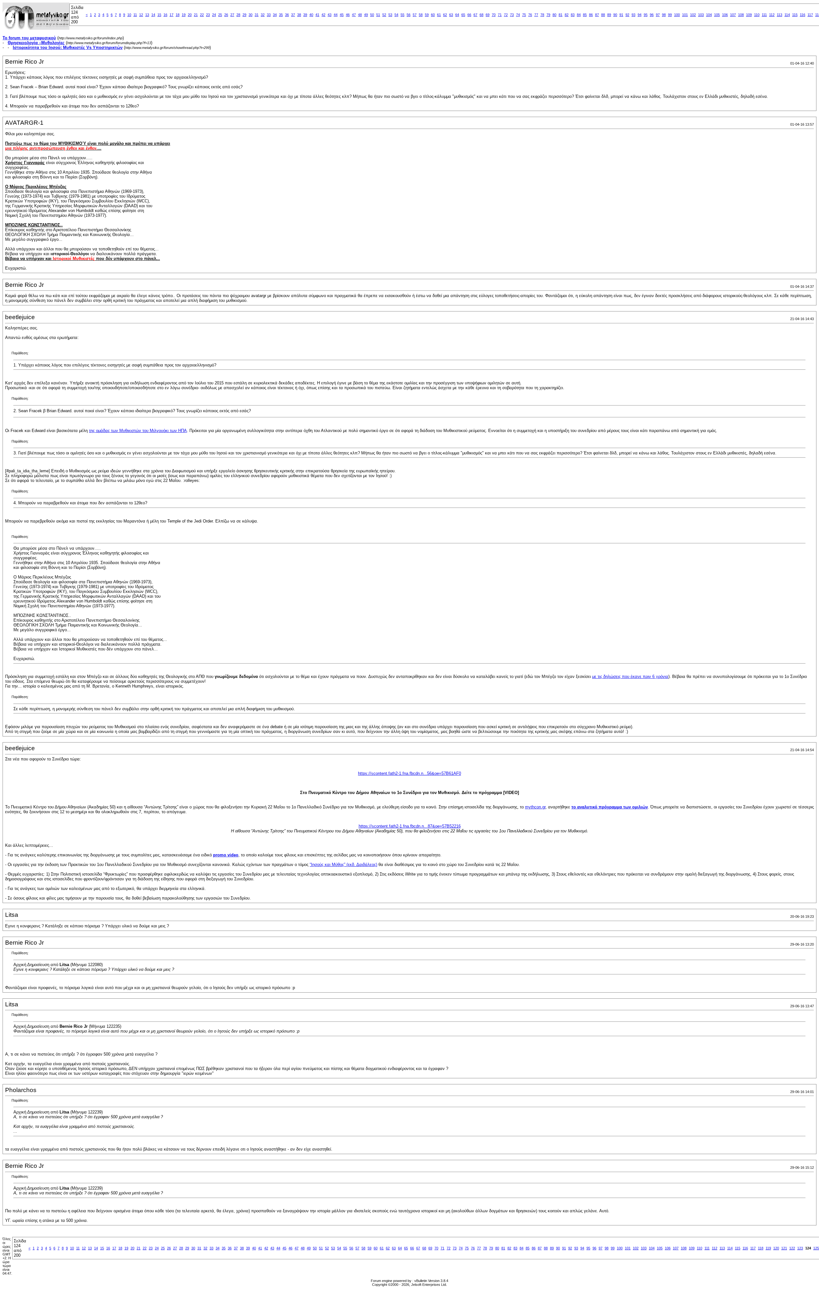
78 (542, 15)
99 (670, 15)
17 (171, 15)
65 (463, 15)
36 (287, 15)
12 (141, 15)
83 (573, 15)
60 (433, 15)
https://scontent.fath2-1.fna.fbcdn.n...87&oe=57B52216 (410, 826)
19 (184, 15)
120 (776, 1248)
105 (717, 15)
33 (269, 15)
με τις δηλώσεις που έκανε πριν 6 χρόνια (630, 676)
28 (238, 15)
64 (457, 15)
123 (800, 1248)
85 (585, 15)
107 (733, 15)
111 (764, 15)
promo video (225, 855)
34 (275, 15)
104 (709, 15)
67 (475, 15)
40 (311, 15)
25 (220, 15)
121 (784, 1248)
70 (494, 15)
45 (342, 15)
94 (639, 15)
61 (439, 15)
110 (756, 15)
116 (802, 15)
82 (567, 15)
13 (147, 15)
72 (506, 15)
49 (366, 15)
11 (135, 15)
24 (214, 15)
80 (554, 15)
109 (749, 15)
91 (621, 15)
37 (293, 15)
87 (597, 15)
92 (627, 15)
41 (317, 15)
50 (372, 15)
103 (701, 15)
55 (402, 15)
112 (772, 15)
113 (779, 15)
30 (250, 15)
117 (810, 15)
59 (427, 15)
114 (787, 15)
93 (633, 15)
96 (652, 15)
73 (512, 15)
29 (244, 15)
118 (760, 1248)
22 (202, 15)
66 (469, 15)
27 (232, 15)
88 (603, 15)
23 (208, 15)
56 (408, 15)
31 (256, 15)
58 (421, 15)
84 (579, 15)
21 (196, 15)
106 (725, 15)
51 (378, 15)
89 (609, 15)
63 (451, 15)
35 (281, 15)
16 (165, 15)
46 (348, 15)
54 (396, 15)
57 (415, 15)
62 (445, 15)
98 (664, 15)
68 (481, 15)
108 (741, 15)
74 (518, 15)
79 (548, 15)
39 (305, 15)
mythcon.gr (535, 807)
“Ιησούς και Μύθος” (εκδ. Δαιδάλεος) (343, 864)
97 (658, 15)
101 (685, 15)
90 (615, 15)
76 (530, 15)
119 (768, 1248)
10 (129, 15)
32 (263, 15)
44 (336, 15)
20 (190, 15)
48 (360, 15)
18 (177, 15)
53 (390, 15)
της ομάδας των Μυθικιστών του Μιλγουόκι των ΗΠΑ (138, 430)
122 (792, 1248)
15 (159, 15)
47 (354, 15)
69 (487, 15)
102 (693, 15)
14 (153, 15)
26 (226, 15)
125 (816, 1248)
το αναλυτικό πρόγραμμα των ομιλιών (609, 807)
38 (299, 15)
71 (500, 15)
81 (560, 15)
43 (329, 15)
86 (591, 15)
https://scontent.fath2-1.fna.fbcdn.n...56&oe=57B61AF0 (409, 773)
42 (323, 15)
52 (384, 15)
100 (677, 15)
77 (536, 15)
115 (795, 15)
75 (524, 15)
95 (646, 15)
